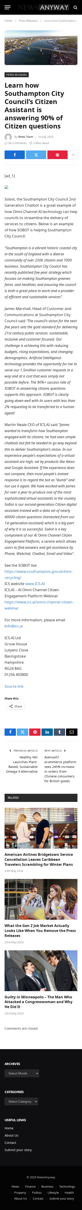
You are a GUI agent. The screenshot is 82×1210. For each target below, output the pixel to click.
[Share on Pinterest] (57, 154)
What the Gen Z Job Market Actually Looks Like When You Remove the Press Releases (40, 930)
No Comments (17, 143)
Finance (30, 1186)
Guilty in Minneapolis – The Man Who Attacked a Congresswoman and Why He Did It (38, 1002)
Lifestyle (53, 1193)
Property (20, 1193)
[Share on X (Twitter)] (36, 154)
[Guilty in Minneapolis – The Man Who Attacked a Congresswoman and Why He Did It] (41, 970)
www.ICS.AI (35, 583)
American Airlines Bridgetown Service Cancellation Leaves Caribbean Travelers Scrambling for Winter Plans (39, 859)
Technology (67, 1186)
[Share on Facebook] (15, 154)
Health (69, 1193)
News (15, 1186)
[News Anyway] (43, 7)
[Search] (75, 7)
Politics (37, 1193)
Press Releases (16, 74)
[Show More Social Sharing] (73, 154)
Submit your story (18, 1150)
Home (9, 1128)
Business (47, 1186)
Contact (10, 1142)
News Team (25, 137)
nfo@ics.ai (14, 626)
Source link (14, 686)
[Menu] (7, 7)
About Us (11, 1135)
